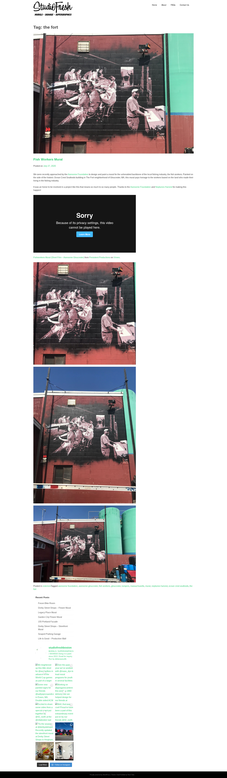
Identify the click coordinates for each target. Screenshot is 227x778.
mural (148, 586)
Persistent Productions (99, 257)
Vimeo (117, 257)
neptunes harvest (160, 586)
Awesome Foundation (78, 174)
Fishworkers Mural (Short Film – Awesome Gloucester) (58, 257)
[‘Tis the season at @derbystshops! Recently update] (44, 731)
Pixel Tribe (131, 775)
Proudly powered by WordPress (100, 775)
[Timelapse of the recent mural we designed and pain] (64, 751)
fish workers (104, 586)
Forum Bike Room (46, 603)
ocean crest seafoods (179, 586)
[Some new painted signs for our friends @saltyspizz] (44, 692)
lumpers (125, 586)
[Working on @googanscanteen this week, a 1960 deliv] (64, 692)
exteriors (47, 586)
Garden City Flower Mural (50, 617)
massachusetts (137, 586)
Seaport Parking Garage (49, 634)
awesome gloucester (88, 586)
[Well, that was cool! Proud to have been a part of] (64, 712)
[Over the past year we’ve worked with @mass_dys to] (64, 672)
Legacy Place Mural (47, 612)
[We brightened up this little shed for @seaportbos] (44, 672)
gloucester (116, 586)
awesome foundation (68, 586)
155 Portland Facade (48, 622)
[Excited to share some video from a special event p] (44, 712)
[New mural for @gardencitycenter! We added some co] (64, 731)
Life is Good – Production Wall (52, 638)
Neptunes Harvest (164, 187)
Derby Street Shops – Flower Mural (54, 608)
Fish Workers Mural (48, 159)
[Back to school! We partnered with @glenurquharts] (44, 751)
